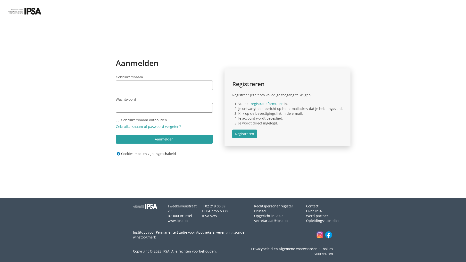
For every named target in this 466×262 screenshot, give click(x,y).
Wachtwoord (126, 99)
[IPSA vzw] (24, 11)
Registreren (244, 133)
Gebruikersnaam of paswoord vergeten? (148, 126)
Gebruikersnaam (129, 77)
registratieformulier (267, 103)
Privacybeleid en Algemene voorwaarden (284, 248)
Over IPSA (314, 211)
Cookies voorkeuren (324, 251)
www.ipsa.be (178, 220)
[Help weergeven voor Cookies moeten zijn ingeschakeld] (118, 154)
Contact (312, 206)
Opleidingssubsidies (322, 220)
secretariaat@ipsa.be (271, 220)
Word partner (317, 215)
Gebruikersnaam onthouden (144, 120)
